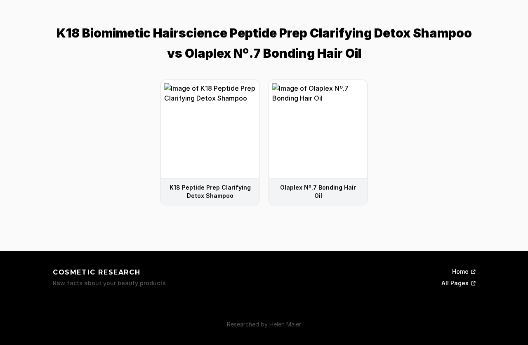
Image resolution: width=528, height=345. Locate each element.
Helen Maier (285, 324)
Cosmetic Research (96, 272)
